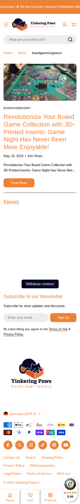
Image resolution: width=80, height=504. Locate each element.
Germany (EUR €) (23, 414)
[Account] (65, 24)
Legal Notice (13, 473)
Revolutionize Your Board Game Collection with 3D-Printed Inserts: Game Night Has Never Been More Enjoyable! (39, 131)
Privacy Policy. (14, 334)
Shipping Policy (52, 457)
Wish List (63, 473)
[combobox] (40, 39)
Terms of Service (39, 473)
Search (30, 457)
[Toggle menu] (6, 24)
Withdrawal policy (42, 465)
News (22, 53)
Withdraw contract (40, 284)
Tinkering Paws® (27, 482)
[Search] (70, 39)
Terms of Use (58, 329)
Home (8, 53)
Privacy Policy (14, 465)
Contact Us (12, 457)
